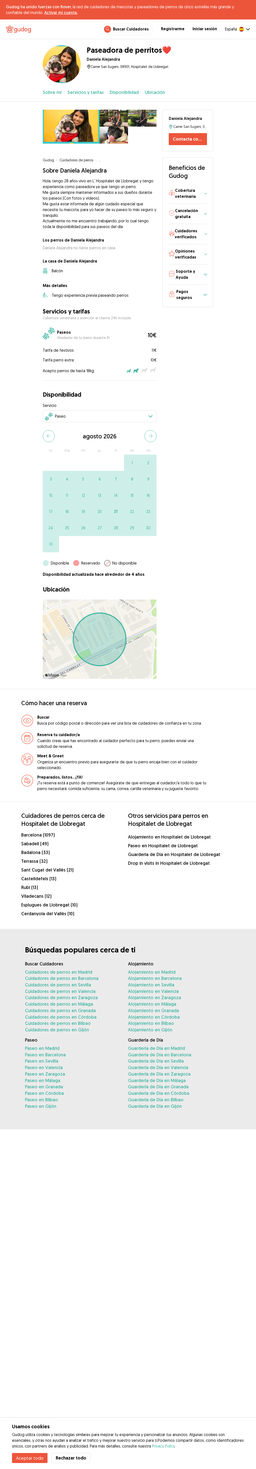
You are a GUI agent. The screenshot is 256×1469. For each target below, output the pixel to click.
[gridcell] (132, 463)
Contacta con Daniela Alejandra (190, 139)
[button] (188, 194)
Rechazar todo (71, 1458)
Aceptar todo (30, 1458)
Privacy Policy (163, 1446)
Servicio (49, 405)
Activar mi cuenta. (61, 12)
